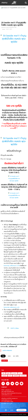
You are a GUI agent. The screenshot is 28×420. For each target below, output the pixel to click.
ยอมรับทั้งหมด (21, 410)
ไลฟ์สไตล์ (16, 376)
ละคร (10, 376)
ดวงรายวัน (23, 376)
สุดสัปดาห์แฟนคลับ (7, 351)
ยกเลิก (11, 410)
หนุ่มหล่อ (4, 376)
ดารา (20, 373)
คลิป (3, 373)
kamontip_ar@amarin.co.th (11, 266)
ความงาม (14, 373)
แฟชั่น (8, 373)
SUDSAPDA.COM (12, 27)
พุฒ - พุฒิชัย (16, 356)
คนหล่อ (9, 356)
